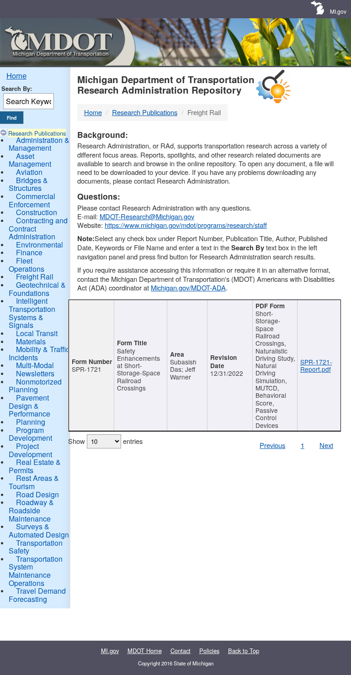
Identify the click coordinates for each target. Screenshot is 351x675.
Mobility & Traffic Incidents (39, 353)
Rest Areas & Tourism (34, 482)
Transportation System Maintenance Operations (36, 571)
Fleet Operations (26, 264)
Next (326, 445)
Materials (31, 341)
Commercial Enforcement (32, 200)
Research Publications (37, 133)
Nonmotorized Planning (35, 385)
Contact (180, 650)
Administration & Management (39, 144)
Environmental (39, 244)
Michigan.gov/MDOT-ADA (188, 287)
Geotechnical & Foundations (37, 288)
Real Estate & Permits (35, 466)
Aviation (29, 172)
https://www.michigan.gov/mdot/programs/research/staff (186, 225)
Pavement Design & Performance (29, 405)
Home (16, 75)
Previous (272, 445)
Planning (30, 422)
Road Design (37, 494)
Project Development (30, 450)
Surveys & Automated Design (39, 530)
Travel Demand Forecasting (37, 594)
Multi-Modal (35, 365)
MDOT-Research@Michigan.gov (147, 216)
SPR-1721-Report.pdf (316, 365)
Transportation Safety (36, 547)
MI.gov (338, 11)
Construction (36, 212)
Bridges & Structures (28, 184)
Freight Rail (34, 276)
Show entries (105, 441)
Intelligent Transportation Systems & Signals (32, 312)
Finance (29, 252)
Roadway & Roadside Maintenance (31, 510)
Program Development (30, 434)
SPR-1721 (86, 369)
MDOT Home (145, 650)
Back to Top (243, 650)
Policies (209, 650)
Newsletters (35, 373)
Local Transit (37, 333)
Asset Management (30, 160)
